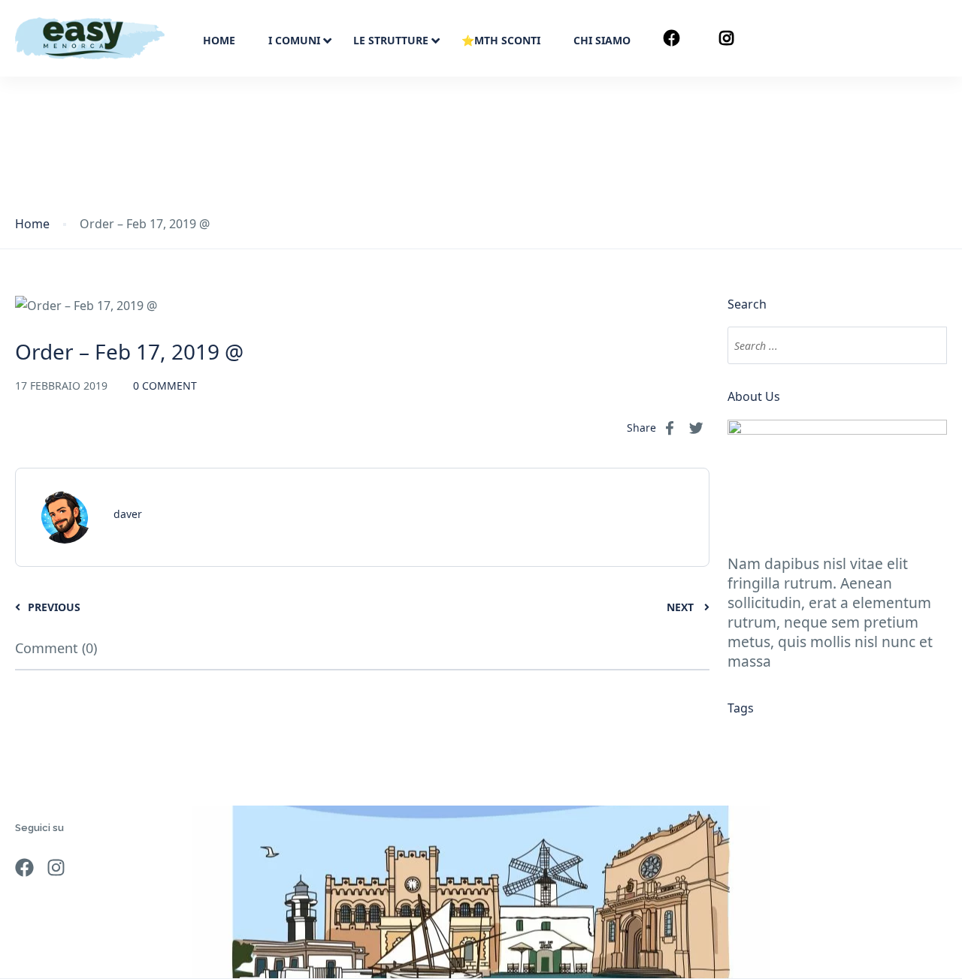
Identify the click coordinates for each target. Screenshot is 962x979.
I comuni (294, 40)
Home (219, 40)
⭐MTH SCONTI (500, 40)
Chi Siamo (602, 40)
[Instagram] (56, 867)
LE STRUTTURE (390, 40)
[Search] (925, 345)
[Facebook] (24, 867)
